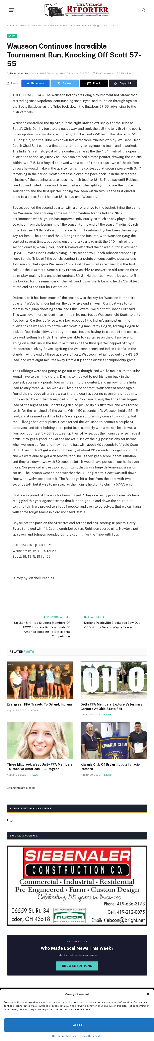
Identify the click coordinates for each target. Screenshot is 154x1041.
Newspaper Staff (20, 73)
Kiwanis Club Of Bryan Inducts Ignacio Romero (110, 767)
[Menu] (11, 10)
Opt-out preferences (64, 1036)
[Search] (143, 10)
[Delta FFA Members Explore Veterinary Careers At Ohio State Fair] (114, 680)
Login (10, 820)
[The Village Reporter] (77, 10)
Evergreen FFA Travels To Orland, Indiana (39, 704)
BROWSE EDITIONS (77, 965)
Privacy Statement (89, 1036)
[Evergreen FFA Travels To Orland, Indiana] (40, 680)
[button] (148, 994)
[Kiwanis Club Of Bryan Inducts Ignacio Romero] (114, 740)
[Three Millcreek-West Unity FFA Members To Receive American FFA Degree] (40, 740)
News (11, 36)
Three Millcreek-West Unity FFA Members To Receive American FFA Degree (40, 767)
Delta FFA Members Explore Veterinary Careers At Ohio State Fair (111, 707)
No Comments (104, 73)
